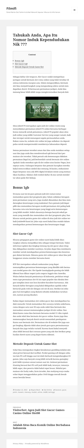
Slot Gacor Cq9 (21, 63)
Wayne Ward (35, 390)
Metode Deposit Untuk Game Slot (29, 67)
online (40, 392)
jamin (15, 392)
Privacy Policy (18, 444)
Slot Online (48, 390)
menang (27, 392)
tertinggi (51, 392)
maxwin (21, 392)
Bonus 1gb (19, 60)
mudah (34, 392)
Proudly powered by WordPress (37, 444)
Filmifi (11, 8)
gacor (64, 390)
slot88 (45, 392)
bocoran (58, 390)
